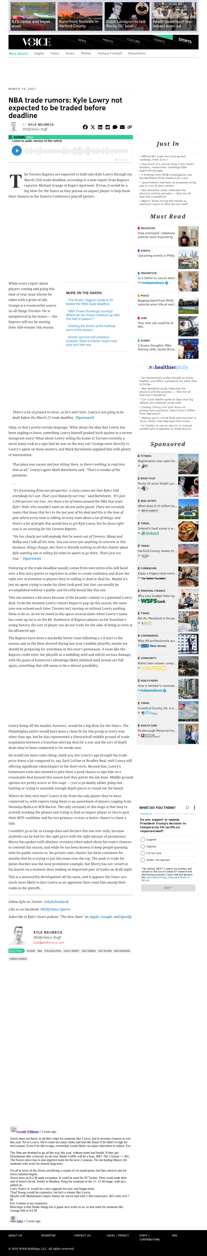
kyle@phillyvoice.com (49, 942)
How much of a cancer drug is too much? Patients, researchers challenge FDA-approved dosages (166, 167)
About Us (15, 1235)
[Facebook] (85, 128)
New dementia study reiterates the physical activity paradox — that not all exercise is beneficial (165, 193)
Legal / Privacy (118, 1235)
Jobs (144, 318)
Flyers (55, 53)
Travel (145, 523)
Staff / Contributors (149, 1237)
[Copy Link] (130, 128)
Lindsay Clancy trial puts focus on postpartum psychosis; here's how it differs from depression (167, 410)
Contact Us (82, 1235)
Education (148, 228)
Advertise (48, 1235)
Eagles (39, 53)
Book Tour (148, 478)
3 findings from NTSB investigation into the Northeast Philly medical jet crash (165, 176)
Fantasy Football (110, 53)
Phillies (86, 53)
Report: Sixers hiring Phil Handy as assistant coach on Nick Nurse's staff (163, 202)
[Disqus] (70, 1070)
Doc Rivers (105, 950)
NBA (30, 137)
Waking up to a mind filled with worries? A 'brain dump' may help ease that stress (167, 419)
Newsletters (137, 53)
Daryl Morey (71, 950)
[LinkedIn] (100, 128)
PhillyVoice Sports (55, 909)
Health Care (149, 725)
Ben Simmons (122, 950)
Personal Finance (153, 590)
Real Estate (148, 501)
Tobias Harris (18, 958)
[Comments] (115, 128)
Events (159, 40)
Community (149, 658)
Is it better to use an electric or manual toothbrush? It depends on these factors (165, 427)
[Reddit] (107, 128)
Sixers (70, 53)
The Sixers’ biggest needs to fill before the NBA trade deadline (89, 302)
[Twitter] (93, 128)
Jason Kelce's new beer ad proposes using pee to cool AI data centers (167, 183)
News (82, 40)
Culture (133, 40)
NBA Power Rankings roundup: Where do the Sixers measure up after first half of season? (93, 315)
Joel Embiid (89, 950)
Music (145, 295)
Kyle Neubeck (41, 124)
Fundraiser (148, 568)
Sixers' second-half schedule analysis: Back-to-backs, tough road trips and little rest (91, 341)
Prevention (149, 273)
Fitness (146, 456)
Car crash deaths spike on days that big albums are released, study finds (166, 400)
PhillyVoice (36, 42)
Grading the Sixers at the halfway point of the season (90, 327)
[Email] (122, 128)
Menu (15, 42)
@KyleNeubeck (56, 902)
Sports (185, 40)
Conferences (149, 635)
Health (108, 40)
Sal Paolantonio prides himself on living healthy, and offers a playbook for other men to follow (168, 381)
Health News (149, 680)
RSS (174, 1235)
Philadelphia (52, 950)
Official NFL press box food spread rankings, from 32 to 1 (162, 157)
